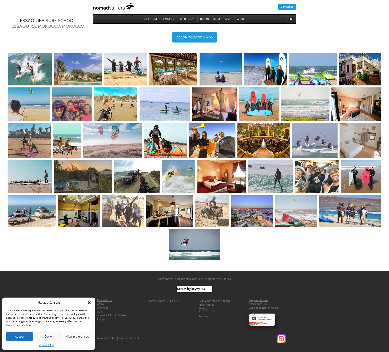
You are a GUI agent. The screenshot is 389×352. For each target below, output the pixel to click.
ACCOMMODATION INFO (194, 37)
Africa (100, 303)
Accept (19, 336)
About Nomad (206, 304)
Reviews (203, 316)
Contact (203, 308)
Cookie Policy (46, 345)
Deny (48, 336)
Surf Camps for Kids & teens (214, 300)
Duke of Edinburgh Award (263, 307)
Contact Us (287, 6)
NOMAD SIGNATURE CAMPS (164, 300)
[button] (89, 303)
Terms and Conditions (131, 338)
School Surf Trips (258, 303)
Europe (101, 319)
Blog (201, 312)
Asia (99, 311)
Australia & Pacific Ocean (111, 315)
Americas (102, 307)
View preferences (77, 336)
